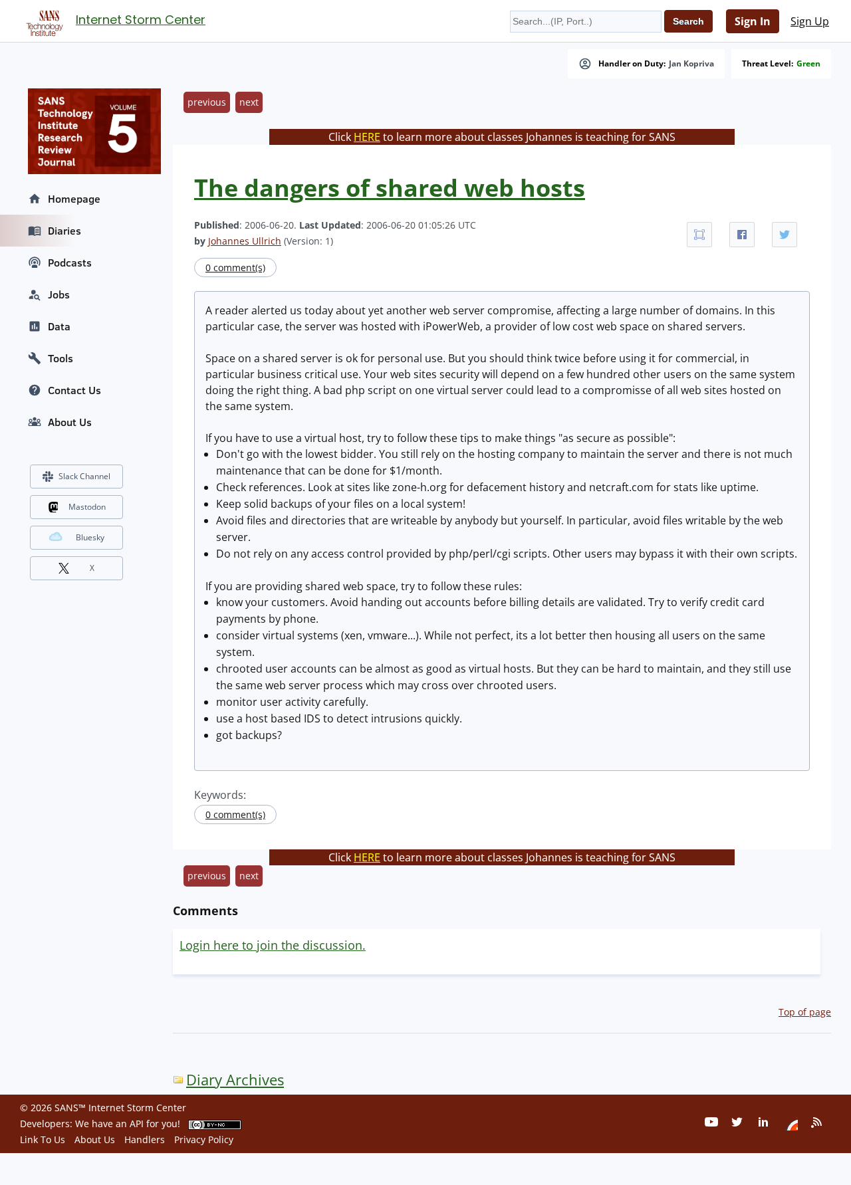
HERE (367, 137)
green (808, 63)
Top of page (805, 1012)
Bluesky (90, 537)
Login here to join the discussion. (273, 945)
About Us (70, 422)
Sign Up (809, 21)
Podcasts (70, 262)
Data (59, 326)
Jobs (59, 294)
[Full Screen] (699, 234)
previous (206, 102)
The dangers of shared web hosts (389, 187)
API (137, 1123)
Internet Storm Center (140, 19)
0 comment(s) (235, 267)
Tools (60, 358)
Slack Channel (84, 476)
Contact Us (74, 390)
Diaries (64, 230)
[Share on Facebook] (742, 234)
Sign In (753, 21)
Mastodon (87, 506)
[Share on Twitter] (784, 234)
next (249, 102)
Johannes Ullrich (244, 241)
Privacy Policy (203, 1139)
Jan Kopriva (691, 63)
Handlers (144, 1139)
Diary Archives (235, 1079)
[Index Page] (42, 21)
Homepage (74, 198)
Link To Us (42, 1139)
